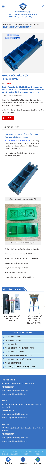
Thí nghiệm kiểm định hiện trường (18, 356)
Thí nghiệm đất (11, 344)
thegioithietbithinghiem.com (17, 394)
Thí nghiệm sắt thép (13, 363)
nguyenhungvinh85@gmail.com (17, 391)
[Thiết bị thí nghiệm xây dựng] (23, 6)
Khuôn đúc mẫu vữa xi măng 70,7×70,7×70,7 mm (22, 258)
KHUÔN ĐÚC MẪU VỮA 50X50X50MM (18, 141)
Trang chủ (8, 24)
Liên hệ (8, 83)
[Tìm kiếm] (43, 6)
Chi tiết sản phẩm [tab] (11, 127)
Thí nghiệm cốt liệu (13, 341)
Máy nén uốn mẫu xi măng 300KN (16, 263)
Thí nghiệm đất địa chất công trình (19, 348)
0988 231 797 (12, 17)
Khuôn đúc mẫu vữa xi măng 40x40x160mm (20, 254)
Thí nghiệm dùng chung (14, 352)
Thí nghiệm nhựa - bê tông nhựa (18, 359)
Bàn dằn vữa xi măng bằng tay (15, 273)
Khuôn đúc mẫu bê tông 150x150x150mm (19, 277)
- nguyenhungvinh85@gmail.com (27, 17)
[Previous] (1, 310)
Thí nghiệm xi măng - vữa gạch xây (27, 24)
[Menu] (3, 6)
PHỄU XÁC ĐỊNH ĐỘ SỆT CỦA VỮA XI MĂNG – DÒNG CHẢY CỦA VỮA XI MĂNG (34, 319)
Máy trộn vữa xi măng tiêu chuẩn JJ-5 (18, 268)
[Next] (44, 310)
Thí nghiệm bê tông (12, 337)
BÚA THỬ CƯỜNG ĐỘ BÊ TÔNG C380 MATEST (12, 318)
